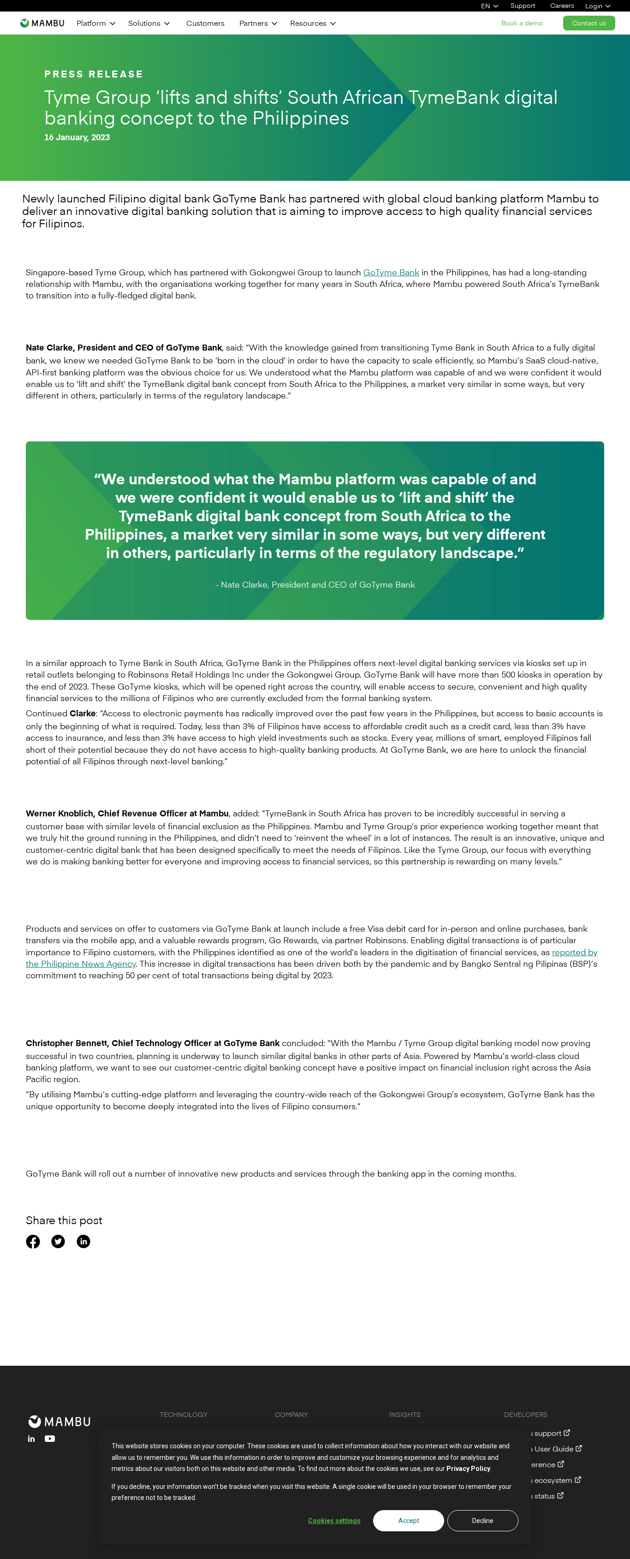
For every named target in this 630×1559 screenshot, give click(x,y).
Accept (408, 1520)
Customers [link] (205, 23)
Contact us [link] (589, 22)
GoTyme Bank (391, 272)
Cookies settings (334, 1520)
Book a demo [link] (522, 22)
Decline (482, 1520)
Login (593, 5)
